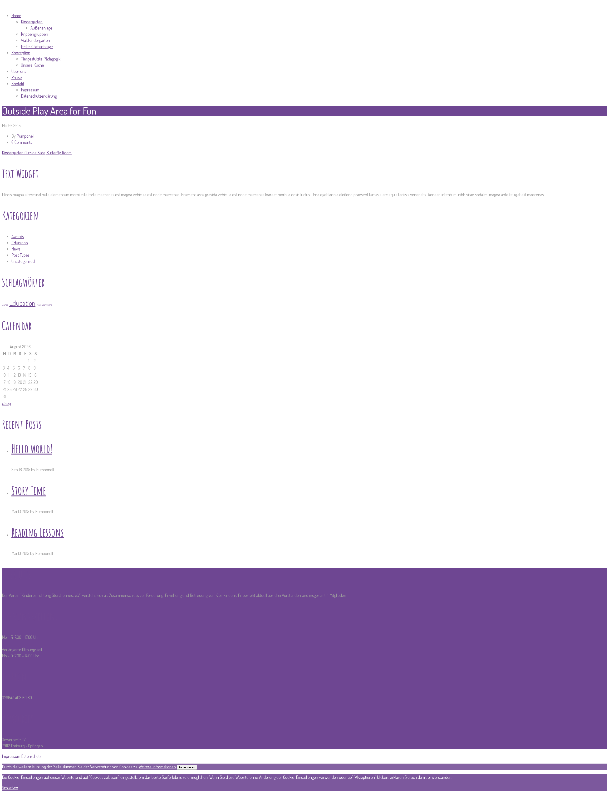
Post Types (20, 255)
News (15, 248)
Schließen (10, 787)
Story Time (47, 304)
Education (19, 242)
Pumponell (25, 136)
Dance (5, 304)
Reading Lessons (37, 532)
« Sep (6, 403)
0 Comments (21, 142)
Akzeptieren (187, 767)
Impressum (11, 756)
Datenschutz (31, 756)
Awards (17, 236)
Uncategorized (23, 261)
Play (38, 304)
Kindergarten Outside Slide (23, 152)
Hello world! (31, 448)
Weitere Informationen (157, 766)
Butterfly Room (59, 152)
